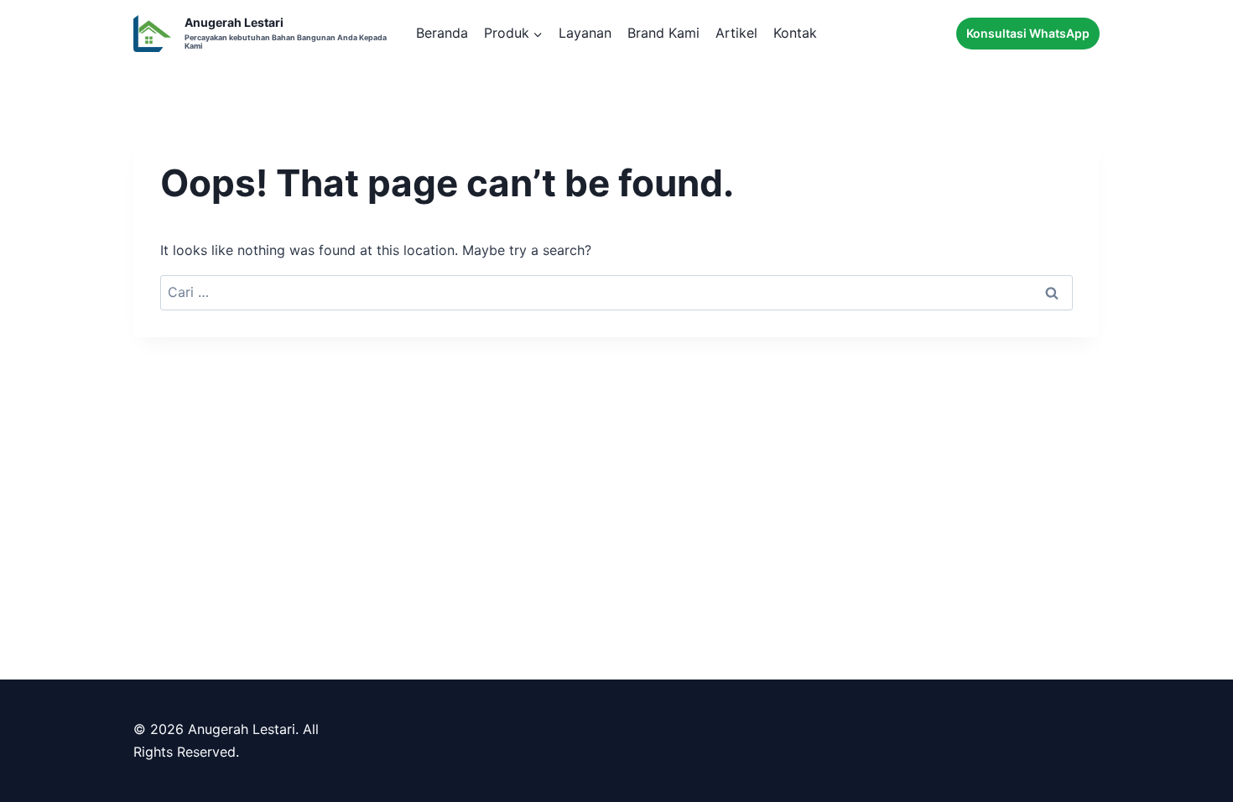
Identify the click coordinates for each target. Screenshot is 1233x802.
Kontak (795, 32)
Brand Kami (663, 32)
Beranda (442, 32)
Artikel (736, 32)
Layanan (585, 32)
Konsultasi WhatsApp (1028, 33)
